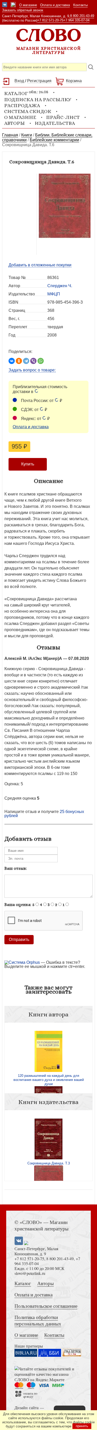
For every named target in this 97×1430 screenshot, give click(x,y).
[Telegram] (26, 361)
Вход (19, 81)
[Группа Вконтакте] (4, 5)
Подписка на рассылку (37, 99)
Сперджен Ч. (59, 286)
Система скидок (27, 111)
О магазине (28, 5)
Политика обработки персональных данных (37, 1320)
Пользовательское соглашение (45, 1306)
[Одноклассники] (19, 361)
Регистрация (39, 81)
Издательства (55, 123)
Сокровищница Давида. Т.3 (48, 1163)
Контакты (80, 5)
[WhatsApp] (41, 361)
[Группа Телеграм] (13, 5)
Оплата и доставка (55, 5)
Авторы (14, 123)
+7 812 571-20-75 (50, 20)
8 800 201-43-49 (82, 16)
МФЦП (53, 294)
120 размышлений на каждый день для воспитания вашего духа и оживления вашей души (48, 1080)
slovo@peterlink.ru (29, 1273)
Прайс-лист (63, 117)
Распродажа (22, 105)
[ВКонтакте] (12, 361)
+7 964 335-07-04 (76, 20)
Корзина (74, 81)
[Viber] (33, 361)
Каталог (22, 1283)
